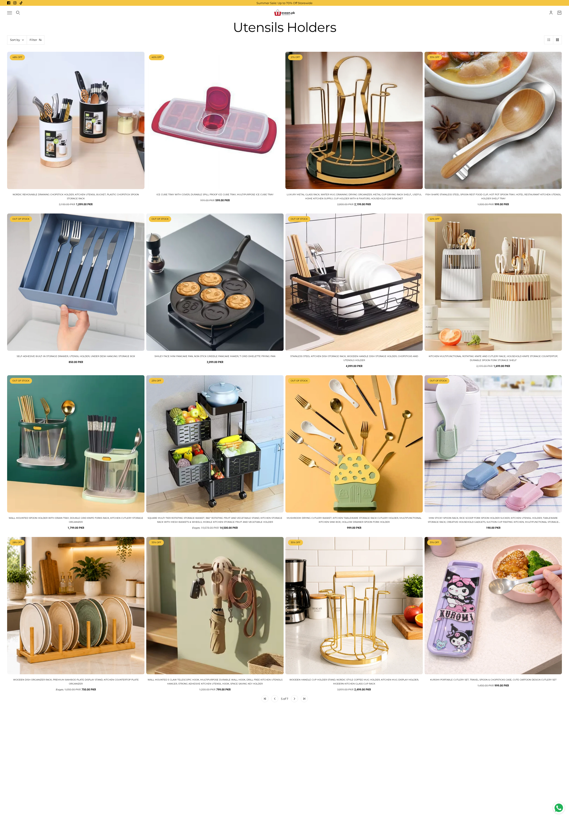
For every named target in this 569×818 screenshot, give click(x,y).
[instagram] (14, 2)
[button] (548, 39)
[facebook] (8, 2)
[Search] (18, 12)
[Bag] (559, 12)
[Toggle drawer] (9, 12)
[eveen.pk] (284, 12)
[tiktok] (21, 2)
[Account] (551, 12)
